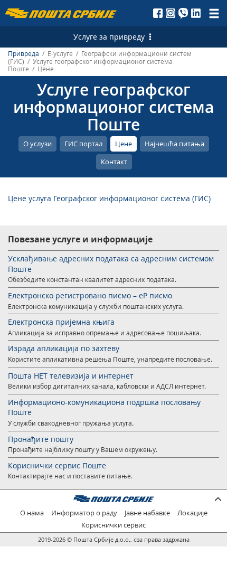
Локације (192, 512)
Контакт (114, 161)
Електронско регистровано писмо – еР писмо (90, 295)
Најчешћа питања (174, 143)
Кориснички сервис (113, 525)
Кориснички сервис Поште (57, 465)
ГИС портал (83, 143)
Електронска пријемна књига (61, 322)
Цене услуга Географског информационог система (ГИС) (109, 198)
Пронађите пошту (40, 439)
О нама (32, 512)
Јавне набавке (147, 512)
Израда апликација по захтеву (63, 348)
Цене (123, 143)
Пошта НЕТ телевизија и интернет (71, 376)
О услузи (37, 143)
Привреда (23, 53)
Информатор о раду (84, 512)
